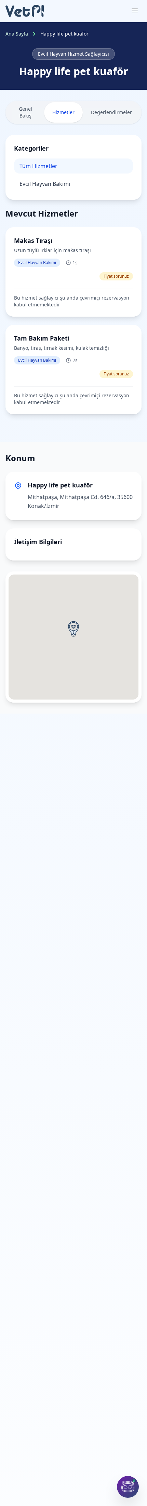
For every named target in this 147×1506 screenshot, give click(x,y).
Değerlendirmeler (111, 112)
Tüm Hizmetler (38, 166)
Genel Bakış (25, 112)
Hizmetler (63, 112)
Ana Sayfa (16, 33)
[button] (73, 629)
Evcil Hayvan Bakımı (44, 184)
